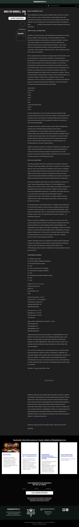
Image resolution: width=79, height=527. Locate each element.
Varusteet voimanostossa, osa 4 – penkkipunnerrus (29, 455)
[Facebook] (64, 510)
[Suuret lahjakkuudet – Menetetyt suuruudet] (68, 447)
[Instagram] (67, 510)
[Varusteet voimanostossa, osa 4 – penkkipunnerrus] (30, 447)
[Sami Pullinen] (11, 447)
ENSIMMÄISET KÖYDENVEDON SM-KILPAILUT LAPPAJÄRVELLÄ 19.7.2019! (50, 456)
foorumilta (34, 24)
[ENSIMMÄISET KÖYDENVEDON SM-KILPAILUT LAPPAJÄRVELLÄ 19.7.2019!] (49, 447)
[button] (23, 33)
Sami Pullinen (7, 454)
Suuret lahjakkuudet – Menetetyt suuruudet (67, 455)
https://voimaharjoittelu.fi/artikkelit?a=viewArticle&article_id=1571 (46, 420)
